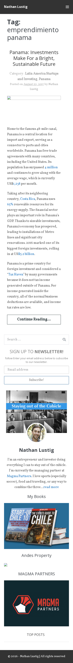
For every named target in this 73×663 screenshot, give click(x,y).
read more (51, 487)
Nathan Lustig (16, 6)
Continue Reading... (34, 319)
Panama (44, 79)
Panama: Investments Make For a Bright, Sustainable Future (34, 58)
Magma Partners (19, 476)
